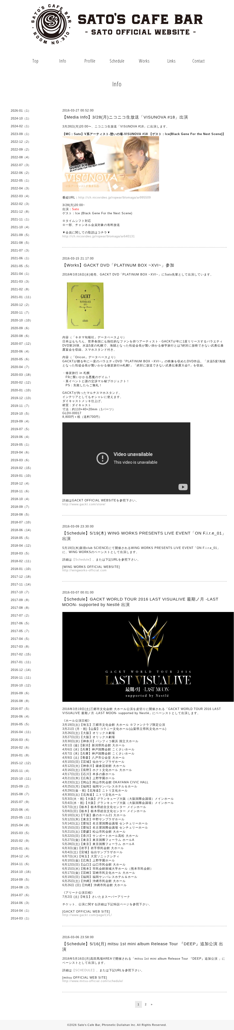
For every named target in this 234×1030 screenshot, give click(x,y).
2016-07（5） (21, 708)
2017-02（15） (22, 654)
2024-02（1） (21, 126)
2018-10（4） (21, 499)
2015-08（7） (21, 794)
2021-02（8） (21, 289)
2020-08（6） (21, 336)
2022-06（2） (21, 173)
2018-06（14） (22, 530)
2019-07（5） (21, 429)
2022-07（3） (21, 165)
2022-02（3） (21, 204)
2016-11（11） (22, 677)
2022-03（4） (21, 196)
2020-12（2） (21, 305)
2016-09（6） (21, 693)
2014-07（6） (21, 895)
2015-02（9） (21, 840)
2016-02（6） (21, 747)
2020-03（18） (22, 374)
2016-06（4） (21, 716)
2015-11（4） (21, 771)
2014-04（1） (21, 910)
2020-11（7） (21, 312)
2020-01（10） (22, 390)
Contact (198, 61)
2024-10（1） (21, 118)
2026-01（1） (21, 110)
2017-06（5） (21, 623)
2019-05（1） (21, 444)
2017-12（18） (22, 576)
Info (62, 61)
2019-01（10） (22, 475)
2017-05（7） (21, 631)
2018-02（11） (22, 561)
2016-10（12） (22, 685)
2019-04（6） (21, 452)
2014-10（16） (22, 872)
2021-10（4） (21, 227)
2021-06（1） (21, 258)
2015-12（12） (22, 763)
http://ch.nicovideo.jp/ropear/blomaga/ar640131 (98, 236)
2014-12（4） (21, 856)
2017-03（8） (21, 646)
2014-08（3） (21, 887)
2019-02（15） (22, 468)
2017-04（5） (21, 639)
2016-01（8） (21, 755)
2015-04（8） (21, 825)
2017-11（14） (22, 584)
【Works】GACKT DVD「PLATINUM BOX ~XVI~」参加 (118, 265)
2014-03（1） (21, 918)
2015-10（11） (22, 778)
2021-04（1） (21, 273)
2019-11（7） (21, 406)
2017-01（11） (22, 662)
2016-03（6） (21, 739)
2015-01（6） (21, 848)
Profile (90, 61)
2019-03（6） (21, 460)
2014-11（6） (21, 864)
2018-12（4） (21, 483)
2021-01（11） (22, 297)
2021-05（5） (21, 266)
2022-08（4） (21, 157)
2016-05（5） (21, 724)
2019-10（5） (21, 413)
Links (171, 61)
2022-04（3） (21, 188)
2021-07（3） (21, 250)
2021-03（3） (21, 281)
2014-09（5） (21, 879)
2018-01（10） (22, 569)
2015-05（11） (22, 817)
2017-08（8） (21, 607)
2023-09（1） (21, 134)
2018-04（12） (22, 545)
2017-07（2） (21, 615)
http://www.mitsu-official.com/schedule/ (92, 981)
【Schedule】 (82, 559)
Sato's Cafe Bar (89, 1025)
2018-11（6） (21, 491)
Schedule (117, 61)
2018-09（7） (21, 506)
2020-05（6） (21, 359)
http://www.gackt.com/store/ (84, 504)
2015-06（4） (21, 809)
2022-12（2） (21, 141)
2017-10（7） (21, 592)
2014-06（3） (21, 903)
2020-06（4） (21, 351)
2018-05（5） (21, 538)
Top (35, 61)
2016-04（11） (22, 732)
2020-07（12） (22, 343)
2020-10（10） (22, 320)
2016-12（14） (22, 670)
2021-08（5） (21, 242)
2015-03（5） (21, 833)
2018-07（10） (22, 522)
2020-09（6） (21, 328)
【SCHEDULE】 (84, 970)
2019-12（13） (22, 398)
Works (144, 61)
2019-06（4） (21, 437)
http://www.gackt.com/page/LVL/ (87, 915)
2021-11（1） (21, 219)
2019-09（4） (21, 421)
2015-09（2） (21, 786)
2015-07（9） (21, 802)
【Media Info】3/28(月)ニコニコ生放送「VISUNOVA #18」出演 (125, 117)
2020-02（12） (22, 382)
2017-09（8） (21, 600)
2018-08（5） (21, 514)
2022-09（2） (21, 149)
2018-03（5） (21, 553)
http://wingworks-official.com (84, 570)
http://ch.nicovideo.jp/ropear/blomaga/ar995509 (114, 197)
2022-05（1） (21, 180)
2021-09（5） (21, 235)
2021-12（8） (21, 211)
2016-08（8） (21, 701)
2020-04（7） (21, 367)
